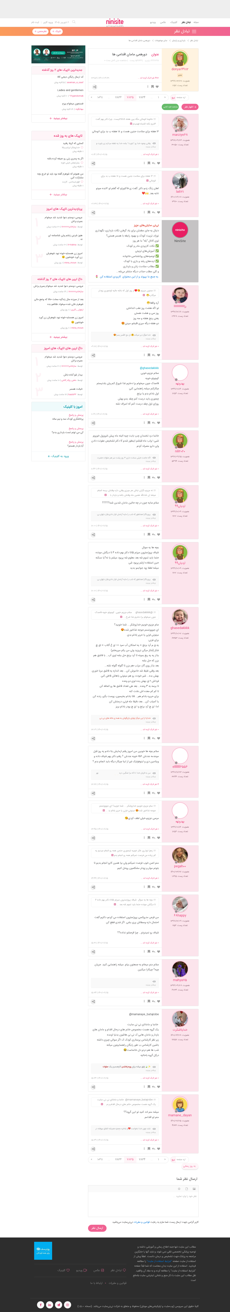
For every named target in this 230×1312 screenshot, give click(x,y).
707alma (72, 244)
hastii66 (72, 394)
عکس (163, 22)
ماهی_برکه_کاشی (68, 380)
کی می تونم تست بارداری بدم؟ (67, 432)
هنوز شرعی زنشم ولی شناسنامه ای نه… (65, 237)
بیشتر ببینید (59, 118)
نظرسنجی (42, 31)
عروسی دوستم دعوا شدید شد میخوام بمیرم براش (63, 219)
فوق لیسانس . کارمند (71, 182)
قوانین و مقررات (117, 1283)
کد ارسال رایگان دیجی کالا (70, 77)
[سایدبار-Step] (58, 54)
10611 (100, 97)
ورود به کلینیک (60, 456)
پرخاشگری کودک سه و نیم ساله (67, 419)
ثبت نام (35, 22)
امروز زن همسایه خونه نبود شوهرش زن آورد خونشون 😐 (64, 255)
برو (173, 97)
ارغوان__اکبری (77, 309)
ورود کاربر (48, 22)
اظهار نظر (189, 107)
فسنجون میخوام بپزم (72, 104)
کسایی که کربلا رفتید (73, 143)
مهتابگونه (79, 109)
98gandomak (76, 95)
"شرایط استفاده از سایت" (159, 1261)
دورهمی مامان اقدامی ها (129, 54)
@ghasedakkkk (149, 368)
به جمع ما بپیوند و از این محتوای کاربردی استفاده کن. (129, 277)
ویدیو (153, 22)
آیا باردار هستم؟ (75, 446)
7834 (142, 97)
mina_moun (70, 262)
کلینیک (173, 22)
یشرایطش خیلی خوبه (70, 163)
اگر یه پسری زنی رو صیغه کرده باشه (65, 159)
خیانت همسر (76, 389)
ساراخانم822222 (68, 226)
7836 (118, 97)
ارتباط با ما (96, 1283)
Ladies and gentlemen (70, 90)
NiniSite (180, 241)
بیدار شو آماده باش (73, 375)
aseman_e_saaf (75, 82)
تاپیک (57, 31)
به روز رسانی (189, 1166)
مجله (196, 22)
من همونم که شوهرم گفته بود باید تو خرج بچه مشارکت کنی (60, 176)
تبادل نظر (186, 22)
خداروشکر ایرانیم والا (71, 147)
